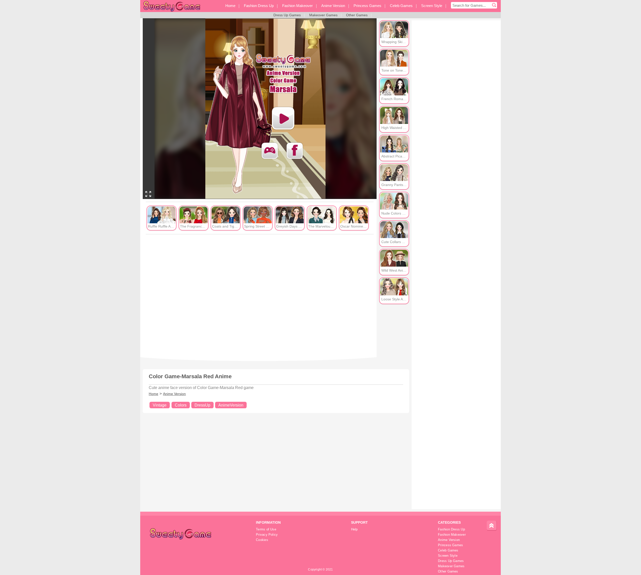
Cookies (262, 540)
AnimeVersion (230, 405)
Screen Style (447, 555)
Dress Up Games (451, 561)
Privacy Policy (267, 534)
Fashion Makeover (452, 534)
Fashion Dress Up (451, 529)
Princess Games (450, 545)
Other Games (448, 571)
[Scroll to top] (492, 526)
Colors (181, 405)
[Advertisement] (260, 295)
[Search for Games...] (494, 5)
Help (354, 529)
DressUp (202, 405)
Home (153, 394)
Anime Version (174, 394)
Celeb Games (448, 550)
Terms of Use (266, 529)
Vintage (160, 405)
